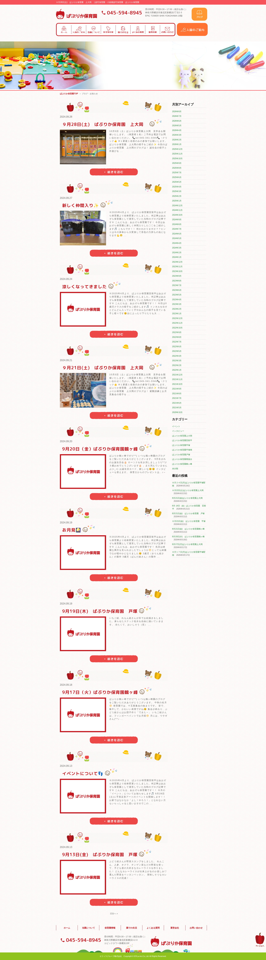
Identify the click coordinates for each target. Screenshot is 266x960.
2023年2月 (176, 309)
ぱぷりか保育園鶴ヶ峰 (182, 464)
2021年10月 (177, 384)
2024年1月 (176, 257)
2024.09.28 (66, 116)
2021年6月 (176, 403)
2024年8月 (176, 224)
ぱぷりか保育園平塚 (181, 445)
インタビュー (178, 431)
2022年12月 (177, 318)
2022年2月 (176, 365)
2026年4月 (176, 130)
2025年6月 (176, 177)
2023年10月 (177, 271)
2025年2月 (176, 196)
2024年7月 (176, 229)
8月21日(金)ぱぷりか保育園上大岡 (187, 498)
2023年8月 (176, 281)
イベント (176, 426)
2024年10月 (177, 215)
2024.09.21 (66, 360)
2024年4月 (176, 243)
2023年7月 (176, 285)
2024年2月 (176, 252)
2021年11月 (177, 379)
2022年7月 (176, 342)
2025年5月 (176, 182)
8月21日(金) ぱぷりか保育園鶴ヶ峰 (188, 529)
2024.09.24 (66, 279)
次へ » (115, 913)
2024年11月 (177, 210)
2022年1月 (176, 370)
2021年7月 (176, 398)
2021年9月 (176, 389)
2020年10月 (177, 412)
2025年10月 (177, 158)
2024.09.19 (66, 522)
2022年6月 (176, 346)
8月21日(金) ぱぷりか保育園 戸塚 (188, 513)
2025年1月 (176, 201)
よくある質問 (153, 928)
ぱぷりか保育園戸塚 (181, 454)
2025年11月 (177, 154)
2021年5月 (176, 407)
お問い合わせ (196, 928)
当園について (88, 928)
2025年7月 (176, 172)
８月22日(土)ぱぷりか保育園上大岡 (188, 490)
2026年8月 (176, 111)
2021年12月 (177, 375)
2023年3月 (176, 304)
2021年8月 (176, 393)
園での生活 (131, 928)
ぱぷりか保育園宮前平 (182, 440)
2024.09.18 (66, 685)
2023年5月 (176, 295)
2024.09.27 (66, 198)
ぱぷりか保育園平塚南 (182, 450)
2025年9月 (176, 163)
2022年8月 (176, 337)
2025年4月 (176, 187)
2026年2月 (176, 140)
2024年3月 (176, 248)
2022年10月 (177, 328)
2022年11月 (177, 323)
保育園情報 (110, 928)
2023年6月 (176, 290)
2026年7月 (176, 116)
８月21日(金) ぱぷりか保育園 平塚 (189, 521)
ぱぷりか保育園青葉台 (182, 459)
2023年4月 (176, 299)
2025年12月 (177, 149)
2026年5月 (176, 125)
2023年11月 (177, 266)
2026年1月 (176, 144)
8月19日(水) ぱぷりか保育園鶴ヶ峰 (188, 536)
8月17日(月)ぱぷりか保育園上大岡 (187, 544)
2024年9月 (176, 219)
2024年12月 (177, 205)
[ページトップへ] (259, 946)
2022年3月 (176, 360)
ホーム (67, 928)
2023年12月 (177, 262)
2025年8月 (176, 168)
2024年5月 (176, 238)
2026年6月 (176, 121)
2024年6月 (176, 234)
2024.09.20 (66, 441)
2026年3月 (176, 135)
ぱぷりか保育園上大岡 (182, 436)
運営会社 (174, 928)
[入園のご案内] (192, 35)
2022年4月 (176, 356)
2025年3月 (176, 191)
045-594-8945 (124, 12)
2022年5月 (176, 351)
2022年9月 (176, 332)
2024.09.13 (66, 766)
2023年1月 (176, 313)
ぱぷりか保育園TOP (69, 93)
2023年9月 (176, 276)
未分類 (175, 468)
